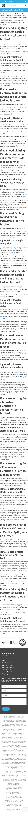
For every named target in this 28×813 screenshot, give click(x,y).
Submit (5, 709)
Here (20, 67)
